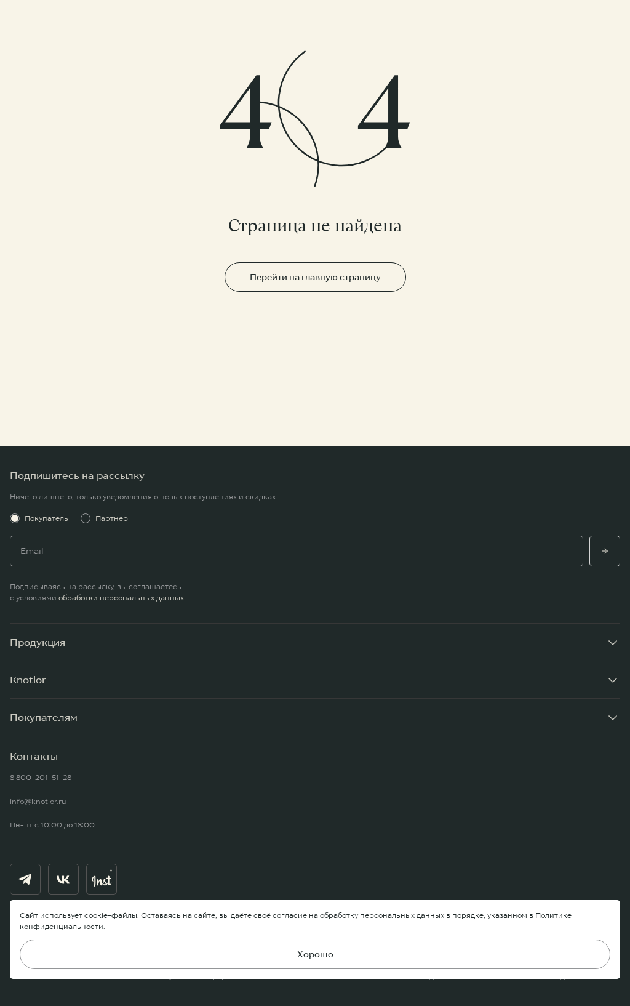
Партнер (111, 518)
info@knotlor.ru (38, 801)
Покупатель (46, 518)
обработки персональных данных (121, 597)
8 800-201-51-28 (40, 777)
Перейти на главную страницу (315, 277)
